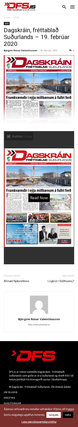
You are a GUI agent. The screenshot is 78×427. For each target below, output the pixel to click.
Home (7, 17)
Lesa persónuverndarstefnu (39, 422)
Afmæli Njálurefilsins (16, 281)
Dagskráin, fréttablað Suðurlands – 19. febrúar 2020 (36, 36)
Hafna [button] (68, 415)
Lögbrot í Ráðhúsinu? (61, 281)
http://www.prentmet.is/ (39, 324)
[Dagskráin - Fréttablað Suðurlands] (20, 6)
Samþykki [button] (53, 415)
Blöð (16, 17)
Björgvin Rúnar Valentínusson (20, 50)
